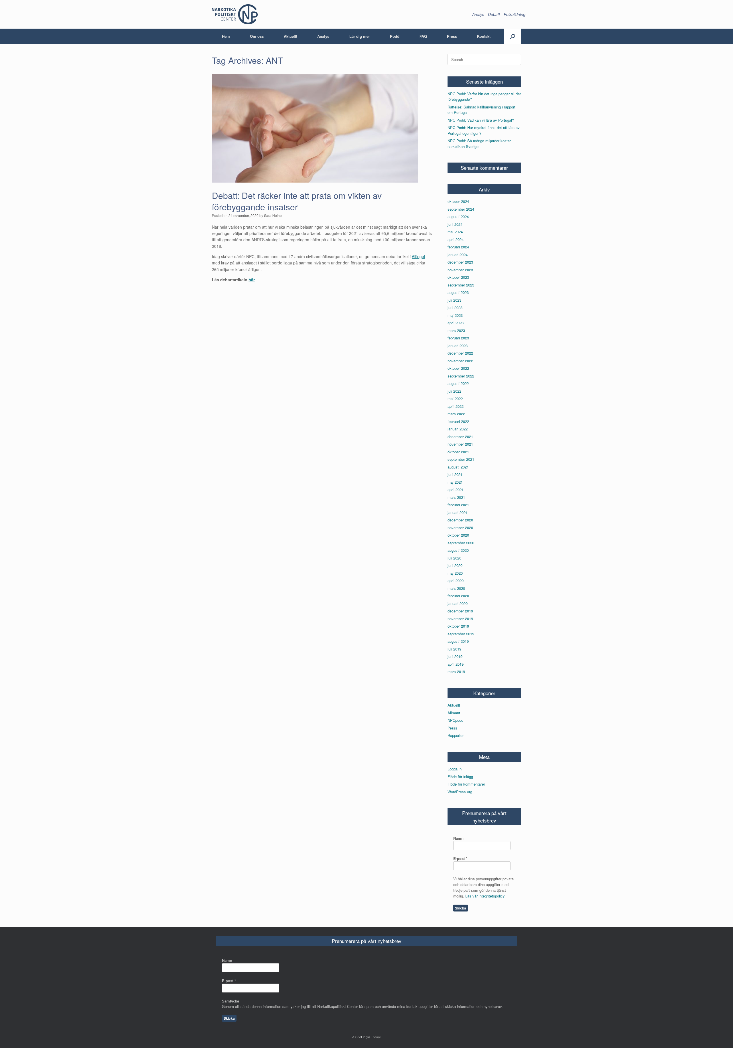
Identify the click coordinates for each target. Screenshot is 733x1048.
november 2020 (460, 527)
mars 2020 (456, 588)
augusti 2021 (458, 467)
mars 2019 (456, 671)
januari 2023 (458, 345)
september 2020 (461, 542)
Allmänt (454, 712)
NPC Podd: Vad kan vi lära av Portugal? (481, 120)
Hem (226, 36)
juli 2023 (454, 300)
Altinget (418, 256)
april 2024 (456, 239)
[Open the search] (512, 36)
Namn (458, 838)
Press (452, 36)
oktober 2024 (458, 201)
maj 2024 (455, 231)
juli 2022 (454, 391)
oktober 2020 (458, 535)
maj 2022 (455, 398)
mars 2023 (456, 330)
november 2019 (460, 618)
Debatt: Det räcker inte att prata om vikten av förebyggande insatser (297, 201)
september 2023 (461, 285)
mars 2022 (456, 413)
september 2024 (461, 209)
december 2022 (460, 353)
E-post (460, 858)
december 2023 (460, 262)
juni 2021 (455, 474)
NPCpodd (455, 720)
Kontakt (483, 36)
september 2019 (461, 633)
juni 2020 (455, 565)
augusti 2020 (458, 550)
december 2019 (460, 611)
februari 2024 (458, 247)
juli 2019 (454, 649)
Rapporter (456, 735)
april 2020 (456, 580)
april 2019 (456, 664)
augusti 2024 (458, 216)
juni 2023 (455, 307)
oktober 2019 (458, 626)
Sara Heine (273, 215)
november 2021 (460, 444)
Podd (394, 36)
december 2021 (460, 436)
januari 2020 (458, 603)
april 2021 (456, 489)
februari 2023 (458, 338)
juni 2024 (455, 224)
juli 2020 (454, 558)
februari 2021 (458, 504)
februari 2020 (458, 595)
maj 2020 (455, 573)
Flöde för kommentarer (466, 784)
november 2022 (460, 360)
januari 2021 (458, 512)
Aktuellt (290, 36)
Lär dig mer (359, 36)
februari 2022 (458, 421)
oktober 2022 (458, 368)
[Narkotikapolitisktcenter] (235, 14)
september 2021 (461, 459)
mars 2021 (456, 497)
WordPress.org (460, 791)
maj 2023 (455, 315)
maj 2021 (455, 482)
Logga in (455, 769)
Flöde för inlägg (460, 776)
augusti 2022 (458, 383)
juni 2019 (455, 656)
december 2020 (460, 520)
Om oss (257, 36)
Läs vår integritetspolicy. (485, 896)
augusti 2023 (458, 292)
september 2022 (461, 376)
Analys (323, 36)
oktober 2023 (458, 277)
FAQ (423, 36)
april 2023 (456, 322)
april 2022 (456, 406)
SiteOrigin (362, 1037)
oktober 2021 (458, 451)
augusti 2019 (458, 641)
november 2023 (460, 269)
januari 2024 (458, 254)
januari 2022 (458, 429)
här (252, 279)
